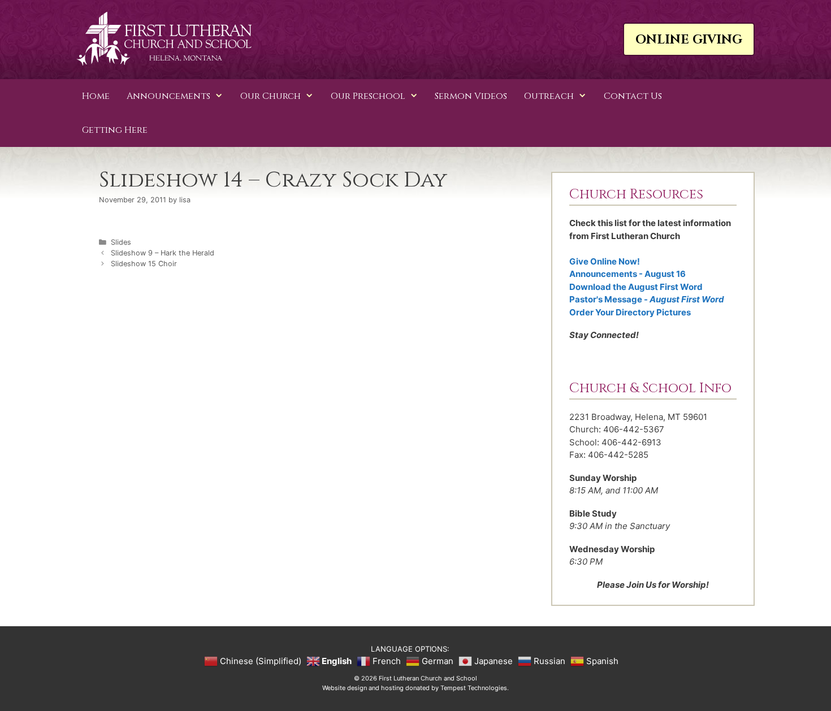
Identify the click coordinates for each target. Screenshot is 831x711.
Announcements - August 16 (627, 273)
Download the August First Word (636, 286)
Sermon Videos (471, 96)
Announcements (168, 96)
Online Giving (688, 40)
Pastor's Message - (646, 299)
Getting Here (115, 130)
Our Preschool (368, 96)
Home (96, 96)
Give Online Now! (604, 261)
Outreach (549, 96)
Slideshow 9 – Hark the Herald (162, 253)
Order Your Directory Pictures (630, 312)
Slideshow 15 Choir (144, 263)
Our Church (270, 96)
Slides (121, 242)
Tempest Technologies (473, 688)
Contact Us (633, 96)
